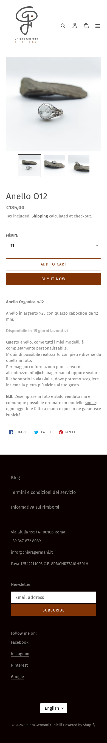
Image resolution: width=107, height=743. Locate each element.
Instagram (20, 653)
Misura (12, 235)
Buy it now (53, 279)
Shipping (40, 216)
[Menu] (97, 25)
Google (17, 676)
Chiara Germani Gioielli (43, 725)
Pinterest (19, 665)
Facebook (20, 642)
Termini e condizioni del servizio (43, 492)
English (52, 708)
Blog (15, 477)
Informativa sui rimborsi (35, 507)
